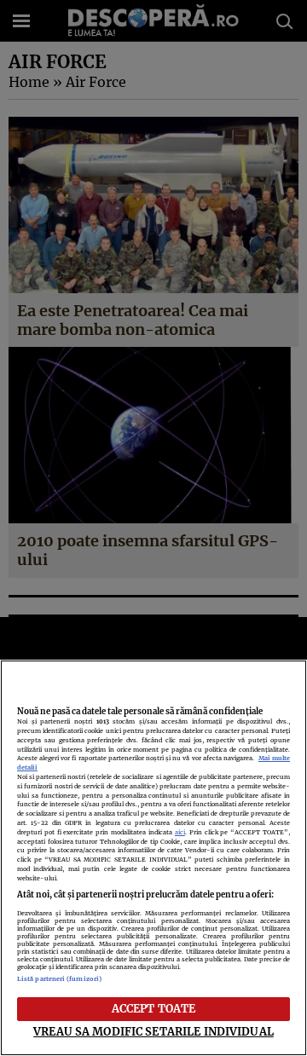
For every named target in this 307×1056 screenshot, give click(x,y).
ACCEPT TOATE (154, 1008)
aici (180, 832)
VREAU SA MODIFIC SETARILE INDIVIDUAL (153, 1031)
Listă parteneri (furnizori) (59, 979)
